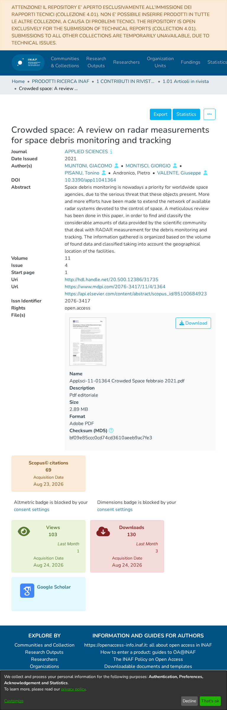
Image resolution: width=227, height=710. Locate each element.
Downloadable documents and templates (148, 666)
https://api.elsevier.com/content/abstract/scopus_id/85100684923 (136, 294)
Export (161, 114)
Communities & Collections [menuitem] (65, 62)
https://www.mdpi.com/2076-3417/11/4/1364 (115, 286)
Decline (189, 701)
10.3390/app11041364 (90, 180)
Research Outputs (44, 652)
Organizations (44, 666)
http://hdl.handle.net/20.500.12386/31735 (111, 279)
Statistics (186, 114)
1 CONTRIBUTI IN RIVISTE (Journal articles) (125, 81)
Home (18, 81)
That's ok (210, 701)
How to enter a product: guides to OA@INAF (148, 652)
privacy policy (73, 689)
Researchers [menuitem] (126, 62)
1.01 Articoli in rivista (186, 81)
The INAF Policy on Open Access (148, 659)
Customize (13, 701)
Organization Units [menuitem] (160, 62)
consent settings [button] (31, 509)
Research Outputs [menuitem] (96, 62)
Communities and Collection (44, 645)
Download (195, 323)
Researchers (44, 659)
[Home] (28, 62)
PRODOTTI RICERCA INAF (60, 81)
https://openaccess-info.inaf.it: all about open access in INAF (148, 645)
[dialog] (113, 690)
